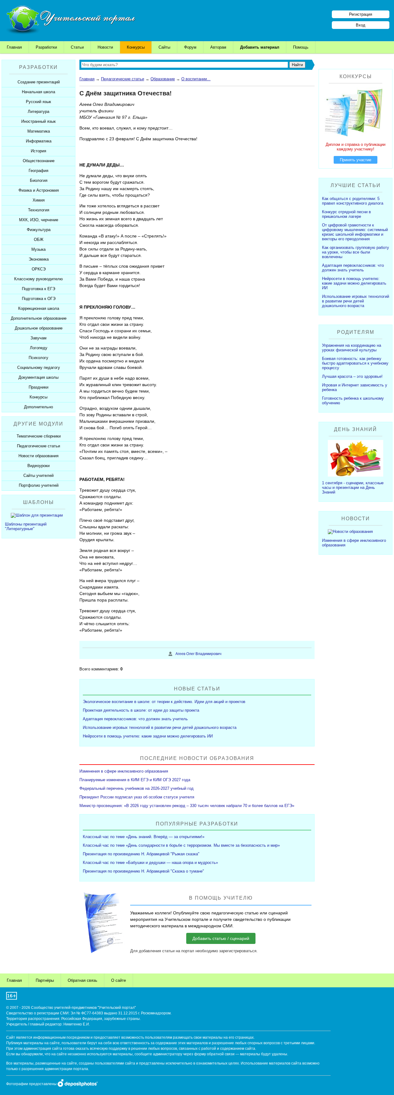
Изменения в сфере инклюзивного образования (123, 771)
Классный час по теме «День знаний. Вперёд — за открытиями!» (143, 836)
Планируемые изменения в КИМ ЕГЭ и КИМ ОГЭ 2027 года (134, 779)
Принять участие (355, 160)
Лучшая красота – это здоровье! (352, 376)
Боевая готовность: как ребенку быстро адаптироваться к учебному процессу (355, 363)
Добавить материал (259, 47)
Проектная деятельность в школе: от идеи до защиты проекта (141, 710)
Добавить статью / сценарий (220, 938)
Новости (105, 47)
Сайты (164, 47)
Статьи (77, 47)
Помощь (300, 47)
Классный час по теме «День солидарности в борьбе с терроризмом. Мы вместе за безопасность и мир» (181, 845)
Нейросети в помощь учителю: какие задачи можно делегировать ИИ (148, 736)
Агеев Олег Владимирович (198, 654)
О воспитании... (196, 79)
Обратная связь (82, 980)
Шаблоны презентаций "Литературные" (25, 526)
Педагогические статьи (122, 79)
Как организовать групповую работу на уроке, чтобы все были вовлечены (355, 252)
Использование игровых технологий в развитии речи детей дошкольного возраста (159, 727)
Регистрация (360, 14)
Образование (163, 79)
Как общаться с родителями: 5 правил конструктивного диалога (352, 201)
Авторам (218, 47)
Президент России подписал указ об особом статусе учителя (136, 797)
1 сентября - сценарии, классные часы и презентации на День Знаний (353, 487)
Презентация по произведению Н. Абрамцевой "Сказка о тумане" (143, 871)
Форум (190, 47)
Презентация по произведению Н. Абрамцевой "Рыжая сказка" (141, 854)
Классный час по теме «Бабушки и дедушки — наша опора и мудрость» (150, 862)
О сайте (118, 980)
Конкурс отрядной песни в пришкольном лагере (346, 214)
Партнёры (45, 980)
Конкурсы (136, 47)
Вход (360, 25)
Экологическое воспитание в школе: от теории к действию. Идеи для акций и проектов (164, 701)
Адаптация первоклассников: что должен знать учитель (135, 719)
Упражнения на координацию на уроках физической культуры (351, 347)
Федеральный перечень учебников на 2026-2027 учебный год (136, 788)
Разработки (46, 47)
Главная (14, 47)
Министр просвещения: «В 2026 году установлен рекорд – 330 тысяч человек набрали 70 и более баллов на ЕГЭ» (186, 805)
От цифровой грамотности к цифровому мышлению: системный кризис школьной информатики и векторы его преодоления (355, 232)
